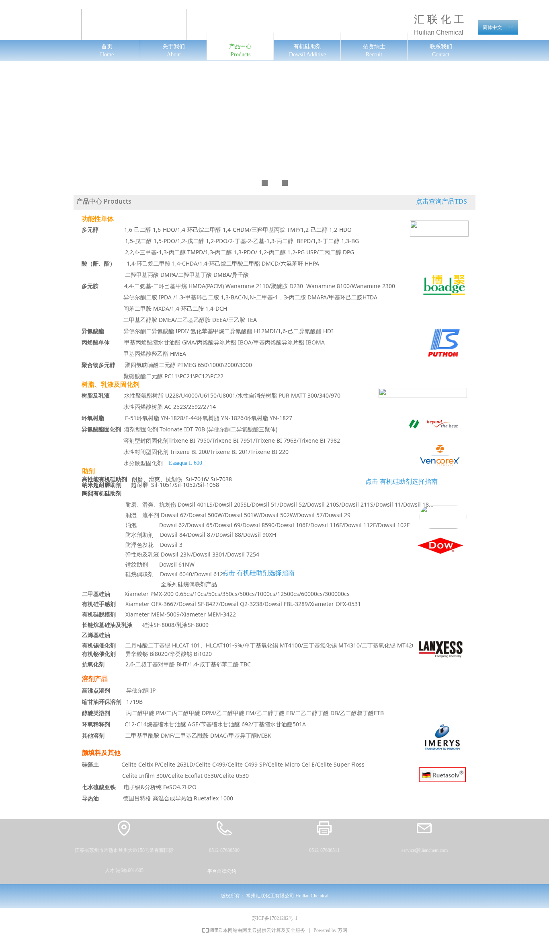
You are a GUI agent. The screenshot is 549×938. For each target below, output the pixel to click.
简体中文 (492, 27)
